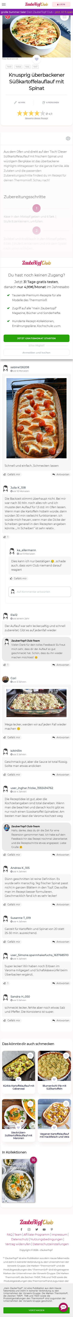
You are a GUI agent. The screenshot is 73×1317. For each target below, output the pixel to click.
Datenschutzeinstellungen (51, 1244)
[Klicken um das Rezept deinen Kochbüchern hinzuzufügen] (18, 1080)
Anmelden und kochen (37, 352)
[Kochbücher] (37, 59)
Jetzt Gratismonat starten (36, 338)
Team (18, 1234)
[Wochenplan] (64, 16)
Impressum (59, 1234)
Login (62, 4)
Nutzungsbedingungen (46, 1239)
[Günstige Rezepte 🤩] (18, 1180)
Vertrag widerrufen (18, 1244)
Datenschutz (20, 1239)
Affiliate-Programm (37, 1234)
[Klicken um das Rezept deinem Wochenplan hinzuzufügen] (30, 1055)
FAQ (9, 1234)
